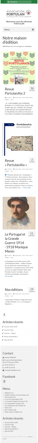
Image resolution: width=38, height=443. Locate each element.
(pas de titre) (8, 340)
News (23, 97)
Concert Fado (8, 330)
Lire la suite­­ (27, 187)
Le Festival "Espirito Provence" (15, 401)
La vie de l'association (12, 399)
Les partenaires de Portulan (14, 405)
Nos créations (9, 410)
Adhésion (8, 393)
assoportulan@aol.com (12, 370)
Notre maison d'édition (12, 412)
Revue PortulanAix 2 (11, 336)
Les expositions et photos (13, 403)
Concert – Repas (10, 333)
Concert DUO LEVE (10, 327)
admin (9, 97)
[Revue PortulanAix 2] (19, 68)
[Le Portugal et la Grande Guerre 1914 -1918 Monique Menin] (19, 213)
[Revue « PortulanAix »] (19, 139)
